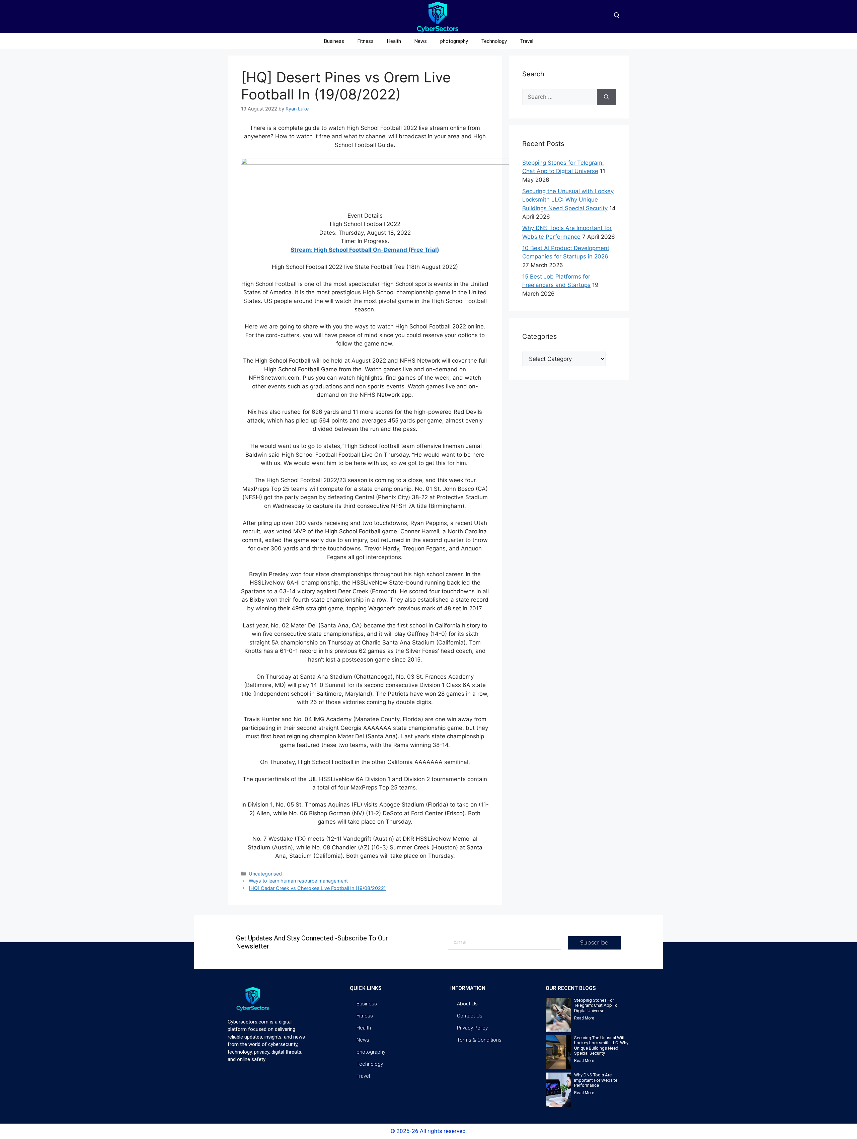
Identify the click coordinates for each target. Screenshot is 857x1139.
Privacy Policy (472, 1028)
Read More (584, 1018)
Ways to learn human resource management (298, 881)
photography (454, 41)
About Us (467, 1004)
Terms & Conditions (479, 1040)
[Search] (606, 97)
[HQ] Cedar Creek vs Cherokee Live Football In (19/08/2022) (317, 888)
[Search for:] (559, 97)
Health (394, 41)
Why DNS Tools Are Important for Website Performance (595, 1080)
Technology (494, 41)
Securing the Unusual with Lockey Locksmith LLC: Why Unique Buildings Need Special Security (568, 200)
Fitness (366, 41)
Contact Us (469, 1016)
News (420, 41)
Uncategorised (265, 874)
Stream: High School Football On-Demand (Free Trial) (365, 249)
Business (334, 41)
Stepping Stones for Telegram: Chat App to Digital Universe (596, 1005)
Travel (526, 41)
